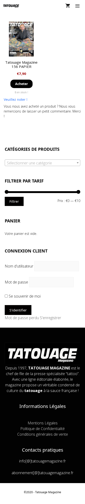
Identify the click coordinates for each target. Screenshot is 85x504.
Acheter (21, 83)
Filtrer (14, 201)
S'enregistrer (50, 317)
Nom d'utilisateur (19, 266)
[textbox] (42, 163)
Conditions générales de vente (42, 434)
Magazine (54, 492)
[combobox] (42, 162)
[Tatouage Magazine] (11, 6)
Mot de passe (16, 282)
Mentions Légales (43, 423)
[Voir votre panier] (67, 6)
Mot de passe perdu (22, 317)
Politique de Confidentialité (42, 428)
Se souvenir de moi (24, 296)
